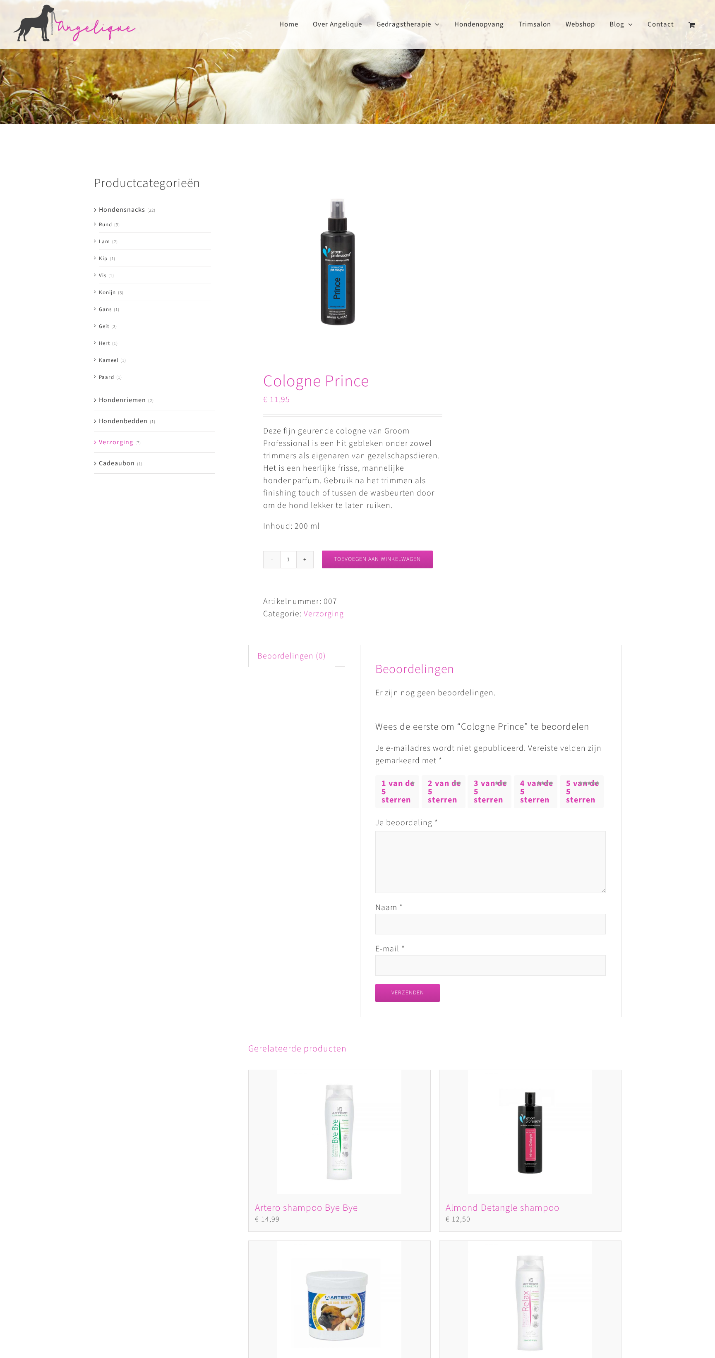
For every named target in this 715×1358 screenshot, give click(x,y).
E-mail (390, 949)
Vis (102, 275)
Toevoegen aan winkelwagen (377, 559)
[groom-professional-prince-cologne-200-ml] (337, 263)
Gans (105, 309)
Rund (105, 224)
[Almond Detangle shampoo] (530, 1132)
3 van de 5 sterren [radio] (490, 792)
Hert (104, 343)
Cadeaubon (117, 463)
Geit (104, 326)
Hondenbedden (123, 421)
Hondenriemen (122, 400)
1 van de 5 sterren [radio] (398, 792)
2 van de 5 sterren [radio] (444, 792)
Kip (103, 258)
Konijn (107, 292)
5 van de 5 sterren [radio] (582, 792)
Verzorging (324, 614)
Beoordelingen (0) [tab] (291, 656)
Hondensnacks (122, 209)
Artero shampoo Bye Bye (306, 1207)
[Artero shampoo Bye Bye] (339, 1132)
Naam (389, 907)
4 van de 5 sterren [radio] (536, 792)
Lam (104, 241)
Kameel (108, 360)
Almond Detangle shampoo (502, 1207)
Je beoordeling (406, 823)
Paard (106, 377)
